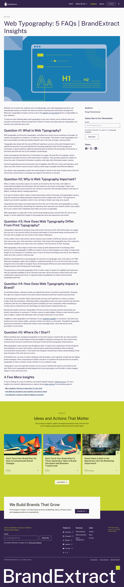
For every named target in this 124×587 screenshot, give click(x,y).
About (101, 4)
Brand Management (80, 539)
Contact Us (81, 511)
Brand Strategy (80, 531)
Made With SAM (115, 559)
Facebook (68, 532)
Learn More (61, 482)
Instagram (68, 536)
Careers (91, 531)
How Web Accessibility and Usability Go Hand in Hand (26, 391)
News (90, 535)
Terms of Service (104, 559)
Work (71, 4)
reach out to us (60, 382)
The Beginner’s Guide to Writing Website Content (24, 395)
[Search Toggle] (119, 4)
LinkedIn (68, 545)
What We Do (81, 4)
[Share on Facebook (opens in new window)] (87, 148)
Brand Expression (81, 535)
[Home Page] (13, 4)
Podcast (68, 540)
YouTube (68, 549)
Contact (111, 4)
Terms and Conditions (35, 542)
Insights (93, 4)
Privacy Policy (94, 559)
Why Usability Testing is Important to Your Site (23, 388)
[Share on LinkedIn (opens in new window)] (96, 148)
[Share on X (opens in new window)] (92, 148)
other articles (49, 384)
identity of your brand (51, 113)
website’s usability (49, 319)
